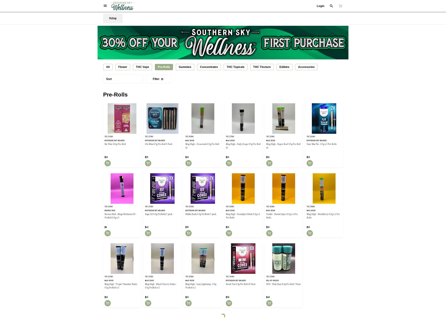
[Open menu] (105, 6)
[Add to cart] (108, 163)
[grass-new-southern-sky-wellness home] (122, 6)
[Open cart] (340, 6)
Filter (156, 79)
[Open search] (331, 6)
